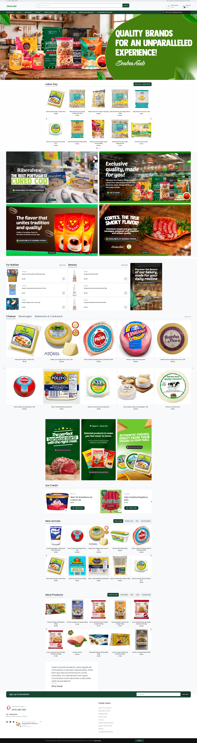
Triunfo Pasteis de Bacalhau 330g (55, 623)
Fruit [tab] (131, 595)
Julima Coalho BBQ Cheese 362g (120, 578)
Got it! (139, 740)
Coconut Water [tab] (145, 521)
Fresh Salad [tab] (124, 595)
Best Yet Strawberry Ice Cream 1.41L (81, 498)
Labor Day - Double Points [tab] (142, 84)
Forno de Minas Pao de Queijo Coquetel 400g (98, 623)
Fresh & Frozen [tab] (113, 595)
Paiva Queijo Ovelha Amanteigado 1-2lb (135, 407)
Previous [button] (46, 118)
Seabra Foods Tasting (105, 726)
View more (62, 265)
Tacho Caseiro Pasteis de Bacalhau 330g (120, 653)
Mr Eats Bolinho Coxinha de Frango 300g (120, 623)
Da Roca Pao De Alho (141, 142)
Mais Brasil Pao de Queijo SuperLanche (120, 142)
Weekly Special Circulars (105, 723)
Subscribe (185, 694)
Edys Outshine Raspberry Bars (136, 498)
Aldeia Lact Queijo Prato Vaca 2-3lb (61, 359)
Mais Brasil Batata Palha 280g (77, 142)
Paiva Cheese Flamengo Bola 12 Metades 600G (98, 359)
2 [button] (96, 76)
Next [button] (151, 118)
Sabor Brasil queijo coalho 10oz (55, 111)
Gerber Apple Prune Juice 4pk (31, 302)
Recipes (100, 729)
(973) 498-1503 (13, 1)
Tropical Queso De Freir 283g (77, 578)
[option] (98, 47)
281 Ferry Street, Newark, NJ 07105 (179, 1)
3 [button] (97, 76)
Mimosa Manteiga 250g (120, 548)
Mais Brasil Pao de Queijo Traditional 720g (77, 112)
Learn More (97, 740)
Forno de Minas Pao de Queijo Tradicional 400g (56, 653)
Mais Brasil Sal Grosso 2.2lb (141, 111)
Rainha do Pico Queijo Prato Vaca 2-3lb (173, 359)
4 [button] (99, 76)
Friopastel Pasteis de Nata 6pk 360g (98, 653)
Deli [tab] (137, 521)
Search (126, 5)
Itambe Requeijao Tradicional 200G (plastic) (56, 549)
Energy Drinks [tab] (146, 595)
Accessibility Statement (105, 732)
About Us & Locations (104, 708)
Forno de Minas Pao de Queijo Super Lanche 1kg (141, 623)
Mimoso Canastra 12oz (173, 407)
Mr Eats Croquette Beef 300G (141, 652)
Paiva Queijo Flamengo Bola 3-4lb (24, 407)
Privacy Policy (102, 717)
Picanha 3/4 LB (77, 652)
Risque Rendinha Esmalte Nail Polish (95, 302)
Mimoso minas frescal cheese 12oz (55, 142)
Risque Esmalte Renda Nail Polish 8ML (95, 288)
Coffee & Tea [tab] (129, 521)
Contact (101, 720)
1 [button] (94, 76)
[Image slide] (98, 47)
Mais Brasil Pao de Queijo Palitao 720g (120, 112)
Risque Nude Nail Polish (91, 274)
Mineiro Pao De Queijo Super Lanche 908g (98, 142)
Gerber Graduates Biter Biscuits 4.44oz (34, 288)
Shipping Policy (103, 714)
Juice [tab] (137, 595)
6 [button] (102, 76)
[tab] (11, 316)
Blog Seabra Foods (104, 711)
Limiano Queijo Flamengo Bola (135, 359)
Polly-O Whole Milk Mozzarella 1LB (61, 407)
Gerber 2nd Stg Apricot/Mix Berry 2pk (33, 274)
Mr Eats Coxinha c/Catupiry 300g (77, 622)
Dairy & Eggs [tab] (118, 521)
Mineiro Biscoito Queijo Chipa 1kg (98, 111)
